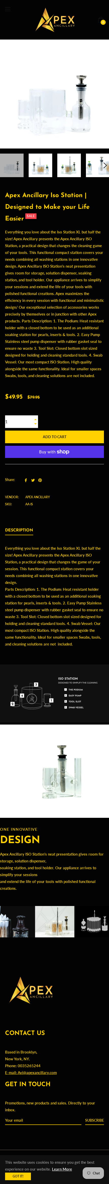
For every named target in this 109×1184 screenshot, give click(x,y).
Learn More (62, 1169)
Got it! (18, 1176)
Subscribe (94, 1120)
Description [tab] (19, 530)
